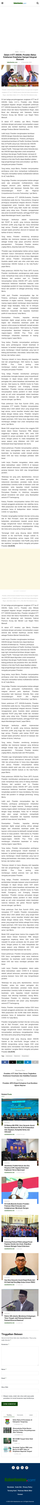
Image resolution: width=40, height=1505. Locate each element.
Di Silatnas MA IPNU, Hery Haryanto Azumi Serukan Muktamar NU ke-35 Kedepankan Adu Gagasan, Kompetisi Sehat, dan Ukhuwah (19, 1128)
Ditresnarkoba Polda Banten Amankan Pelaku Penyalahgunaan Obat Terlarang (24, 1430)
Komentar (5, 1344)
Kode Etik (18, 1487)
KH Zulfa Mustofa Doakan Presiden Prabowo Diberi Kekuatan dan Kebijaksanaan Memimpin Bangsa (16, 1206)
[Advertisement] (20, 27)
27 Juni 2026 (19, 1284)
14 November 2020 (26, 62)
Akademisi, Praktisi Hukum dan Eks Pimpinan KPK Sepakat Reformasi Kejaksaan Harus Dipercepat (17, 1167)
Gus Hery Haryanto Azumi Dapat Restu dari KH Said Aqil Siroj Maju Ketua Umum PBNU (19, 1281)
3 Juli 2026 (19, 1249)
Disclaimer (10, 1487)
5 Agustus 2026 (20, 1172)
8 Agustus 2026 (20, 1134)
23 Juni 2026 (19, 1323)
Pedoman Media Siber (25, 1491)
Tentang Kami (12, 1491)
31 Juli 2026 (19, 1210)
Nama (4, 1369)
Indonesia (9, 1056)
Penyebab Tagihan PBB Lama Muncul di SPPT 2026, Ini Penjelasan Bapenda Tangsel (22, 1449)
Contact (20, 1494)
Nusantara (25, 1056)
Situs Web (4, 1387)
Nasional (22, 52)
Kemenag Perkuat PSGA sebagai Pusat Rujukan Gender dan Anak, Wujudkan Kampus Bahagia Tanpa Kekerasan (18, 1244)
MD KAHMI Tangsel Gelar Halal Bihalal (23, 1440)
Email (3, 1378)
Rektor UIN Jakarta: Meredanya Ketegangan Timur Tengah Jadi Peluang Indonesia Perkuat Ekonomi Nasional (19, 1318)
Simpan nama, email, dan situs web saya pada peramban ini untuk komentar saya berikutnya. (18, 1397)
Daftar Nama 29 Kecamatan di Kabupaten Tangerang (22, 1421)
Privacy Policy (27, 1487)
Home (16, 52)
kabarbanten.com (12, 62)
